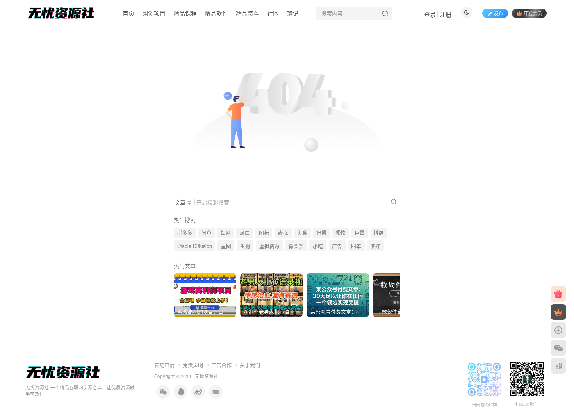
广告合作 (221, 365)
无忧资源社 (206, 376)
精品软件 (216, 13)
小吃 (318, 245)
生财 (245, 245)
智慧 (321, 232)
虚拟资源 (269, 245)
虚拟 (283, 232)
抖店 (379, 232)
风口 (245, 232)
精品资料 (247, 13)
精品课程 (185, 13)
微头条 (296, 245)
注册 (445, 14)
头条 (302, 232)
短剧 (226, 232)
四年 (356, 245)
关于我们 (250, 365)
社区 (273, 13)
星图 (226, 245)
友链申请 (164, 365)
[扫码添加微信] (558, 348)
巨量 (360, 232)
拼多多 (185, 232)
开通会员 (532, 13)
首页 (128, 13)
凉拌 (375, 245)
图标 (264, 232)
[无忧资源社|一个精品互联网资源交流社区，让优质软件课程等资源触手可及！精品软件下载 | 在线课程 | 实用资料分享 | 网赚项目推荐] (63, 372)
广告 (337, 245)
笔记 (292, 13)
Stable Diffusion (194, 245)
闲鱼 (206, 232)
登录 (430, 14)
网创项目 (154, 13)
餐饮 (340, 232)
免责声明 (193, 365)
